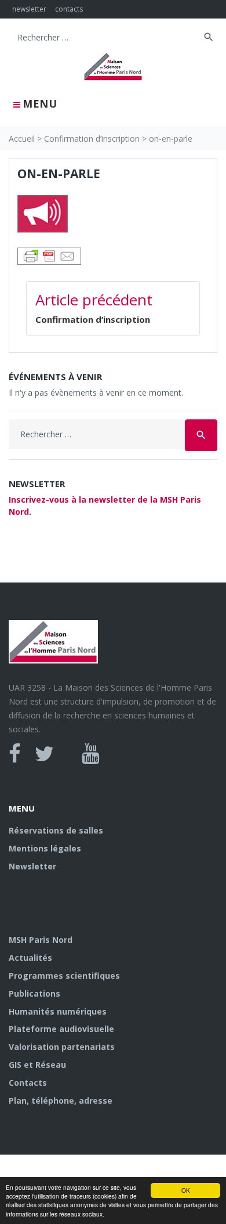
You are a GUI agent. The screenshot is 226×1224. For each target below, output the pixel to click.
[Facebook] (15, 754)
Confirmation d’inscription (92, 138)
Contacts (28, 1082)
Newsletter (32, 866)
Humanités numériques (58, 1011)
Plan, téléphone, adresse (60, 1100)
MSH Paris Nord (40, 939)
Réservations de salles (56, 830)
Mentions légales (45, 848)
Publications (34, 993)
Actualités (30, 957)
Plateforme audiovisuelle (61, 1028)
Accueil (22, 138)
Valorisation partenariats (62, 1046)
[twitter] (44, 754)
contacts (69, 9)
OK (185, 1190)
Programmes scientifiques (64, 975)
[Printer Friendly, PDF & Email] (49, 255)
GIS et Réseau (37, 1064)
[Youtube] (91, 754)
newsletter (29, 9)
